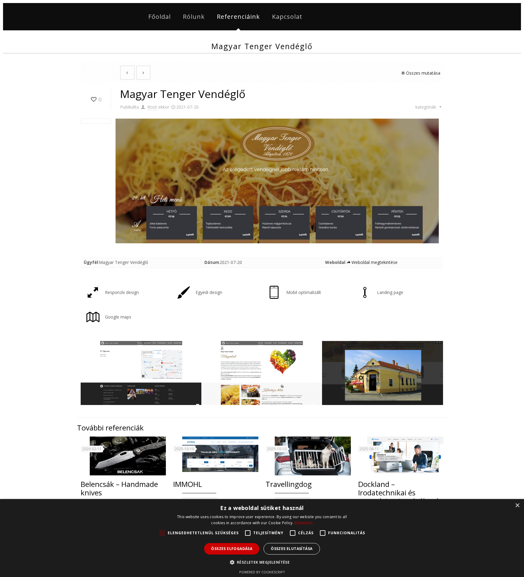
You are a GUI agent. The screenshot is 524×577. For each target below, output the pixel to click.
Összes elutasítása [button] (291, 548)
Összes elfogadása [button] (231, 548)
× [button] (517, 505)
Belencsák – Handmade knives (119, 488)
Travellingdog (289, 484)
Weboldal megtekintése (374, 262)
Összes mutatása (423, 73)
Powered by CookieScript (262, 572)
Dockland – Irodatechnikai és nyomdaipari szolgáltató (398, 492)
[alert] (262, 538)
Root (152, 107)
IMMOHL (187, 484)
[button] (262, 562)
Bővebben (303, 522)
